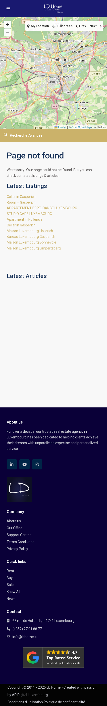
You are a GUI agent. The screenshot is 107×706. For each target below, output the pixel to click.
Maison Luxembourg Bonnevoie (31, 242)
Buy (10, 578)
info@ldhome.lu (24, 637)
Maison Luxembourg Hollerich (30, 231)
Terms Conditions (20, 542)
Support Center (19, 535)
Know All (13, 592)
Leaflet (61, 127)
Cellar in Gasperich (21, 197)
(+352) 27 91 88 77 (27, 629)
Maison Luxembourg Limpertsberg (34, 248)
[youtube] (24, 464)
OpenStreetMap (81, 127)
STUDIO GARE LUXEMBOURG (29, 214)
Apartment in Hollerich (24, 219)
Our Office (14, 528)
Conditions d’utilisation (25, 702)
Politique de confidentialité (64, 702)
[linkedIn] (12, 464)
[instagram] (37, 464)
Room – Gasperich (21, 202)
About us (14, 521)
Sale (10, 585)
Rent (10, 571)
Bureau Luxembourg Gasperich (31, 237)
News (11, 599)
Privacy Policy (17, 549)
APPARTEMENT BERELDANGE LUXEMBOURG (42, 208)
